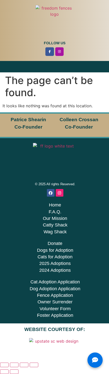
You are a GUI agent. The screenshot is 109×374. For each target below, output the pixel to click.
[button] (54, 66)
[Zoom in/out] (4, 365)
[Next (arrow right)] (14, 371)
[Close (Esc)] (34, 365)
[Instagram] (59, 51)
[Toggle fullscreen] (14, 365)
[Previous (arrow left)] (4, 371)
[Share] (24, 365)
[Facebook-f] (49, 51)
